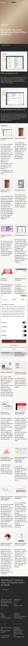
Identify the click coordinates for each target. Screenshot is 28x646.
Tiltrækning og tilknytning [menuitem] (6, 602)
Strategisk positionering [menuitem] (6, 601)
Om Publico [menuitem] (16, 613)
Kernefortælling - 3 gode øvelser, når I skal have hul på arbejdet (6, 459)
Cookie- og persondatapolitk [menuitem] (20, 616)
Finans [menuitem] (15, 604)
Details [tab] (14, 299)
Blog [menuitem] (2, 613)
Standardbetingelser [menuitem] (18, 617)
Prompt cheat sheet (20, 190)
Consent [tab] (5, 299)
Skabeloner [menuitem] (3, 616)
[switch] (24, 327)
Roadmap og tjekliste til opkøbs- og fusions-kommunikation (7, 498)
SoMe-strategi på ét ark (9, 73)
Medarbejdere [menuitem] (17, 614)
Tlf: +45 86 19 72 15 (5, 635)
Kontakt (24, 2)
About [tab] (22, 299)
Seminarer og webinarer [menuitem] (6, 617)
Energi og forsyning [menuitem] (18, 605)
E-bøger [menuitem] (2, 614)
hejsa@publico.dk (4, 637)
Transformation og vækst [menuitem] (6, 599)
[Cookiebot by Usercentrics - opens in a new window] (20, 296)
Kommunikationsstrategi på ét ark (13, 110)
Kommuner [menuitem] (16, 601)
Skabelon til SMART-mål (7, 372)
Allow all (14, 341)
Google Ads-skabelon (20, 138)
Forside (2, 21)
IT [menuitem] (14, 602)
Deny (14, 349)
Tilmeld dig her (5, 589)
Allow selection (14, 345)
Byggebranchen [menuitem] (17, 599)
